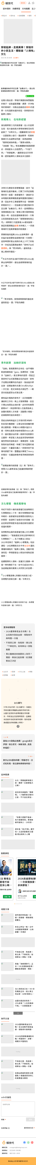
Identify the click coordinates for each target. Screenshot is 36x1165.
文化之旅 (22, 671)
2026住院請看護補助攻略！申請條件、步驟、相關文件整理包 (24, 1038)
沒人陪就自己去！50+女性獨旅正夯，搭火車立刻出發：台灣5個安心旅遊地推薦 (25, 991)
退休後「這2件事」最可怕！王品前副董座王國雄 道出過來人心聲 (24, 831)
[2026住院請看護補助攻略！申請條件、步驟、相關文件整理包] (7, 1039)
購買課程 (23, 3)
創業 (13, 675)
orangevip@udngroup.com (18, 1147)
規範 (2, 1119)
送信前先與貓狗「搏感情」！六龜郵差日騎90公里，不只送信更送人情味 (24, 794)
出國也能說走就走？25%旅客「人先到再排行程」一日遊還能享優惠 (24, 1003)
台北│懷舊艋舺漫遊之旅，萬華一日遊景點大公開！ (24, 783)
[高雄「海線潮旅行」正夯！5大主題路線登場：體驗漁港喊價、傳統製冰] (7, 966)
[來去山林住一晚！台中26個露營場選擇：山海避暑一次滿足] (7, 929)
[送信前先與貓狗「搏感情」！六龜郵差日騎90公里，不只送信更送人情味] (7, 795)
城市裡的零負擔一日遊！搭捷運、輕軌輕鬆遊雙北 (24, 917)
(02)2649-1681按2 (15, 1150)
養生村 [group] (4, 15)
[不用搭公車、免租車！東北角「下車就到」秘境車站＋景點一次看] (7, 955)
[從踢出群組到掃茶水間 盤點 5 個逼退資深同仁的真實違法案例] (7, 1076)
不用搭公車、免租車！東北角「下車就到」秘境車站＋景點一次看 (24, 954)
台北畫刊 (16, 58)
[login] (29, 3)
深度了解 (26, 896)
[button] (33, 3)
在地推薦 (26, 8)
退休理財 (7, 8)
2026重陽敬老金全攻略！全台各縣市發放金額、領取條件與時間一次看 (24, 1027)
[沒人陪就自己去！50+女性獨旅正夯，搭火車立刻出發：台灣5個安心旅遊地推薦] (7, 991)
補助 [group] (30, 15)
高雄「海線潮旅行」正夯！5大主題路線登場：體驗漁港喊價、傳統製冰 (24, 966)
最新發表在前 (28, 1128)
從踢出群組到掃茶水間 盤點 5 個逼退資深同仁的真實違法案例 (24, 1075)
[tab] (14, 903)
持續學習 (16, 8)
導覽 (30, 671)
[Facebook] (18, 726)
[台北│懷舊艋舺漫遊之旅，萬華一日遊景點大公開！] (7, 783)
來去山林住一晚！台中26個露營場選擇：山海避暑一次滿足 (24, 929)
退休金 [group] (12, 15)
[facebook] (24, 1142)
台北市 (5, 671)
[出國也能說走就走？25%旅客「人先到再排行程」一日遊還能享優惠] (7, 1003)
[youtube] (32, 1142)
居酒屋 (5, 675)
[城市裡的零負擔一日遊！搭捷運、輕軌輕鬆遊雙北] (7, 918)
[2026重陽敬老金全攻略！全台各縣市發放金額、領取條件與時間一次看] (7, 1027)
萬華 (13, 671)
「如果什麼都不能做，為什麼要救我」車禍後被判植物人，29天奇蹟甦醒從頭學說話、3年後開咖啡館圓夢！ (24, 820)
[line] (28, 1142)
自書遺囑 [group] (22, 15)
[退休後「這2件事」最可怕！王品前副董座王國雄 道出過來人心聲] (7, 832)
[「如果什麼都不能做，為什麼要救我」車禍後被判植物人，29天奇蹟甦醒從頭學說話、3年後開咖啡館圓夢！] (7, 820)
